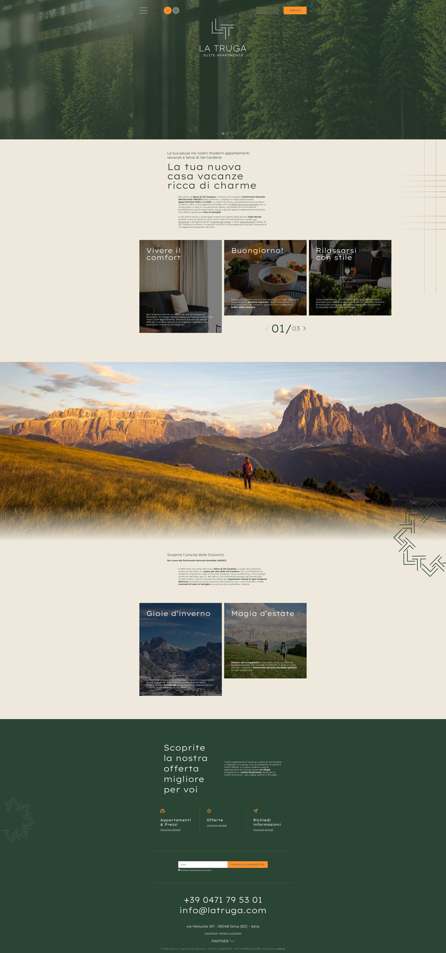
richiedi (267, 10)
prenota (295, 10)
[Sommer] (168, 10)
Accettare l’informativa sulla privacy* (196, 870)
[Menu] (143, 11)
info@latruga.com (223, 910)
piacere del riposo (221, 222)
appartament (247, 222)
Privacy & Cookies (230, 933)
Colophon (211, 933)
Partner (220, 941)
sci (255, 219)
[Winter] (175, 10)
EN (158, 10)
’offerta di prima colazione (245, 204)
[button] (267, 328)
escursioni (183, 222)
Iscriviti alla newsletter (247, 864)
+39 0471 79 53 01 (223, 900)
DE (153, 10)
